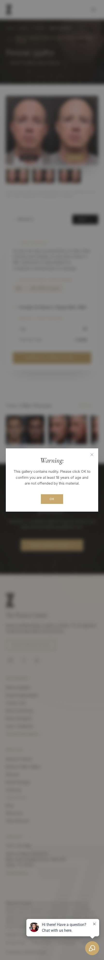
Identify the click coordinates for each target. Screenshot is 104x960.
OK (52, 499)
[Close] (91, 454)
